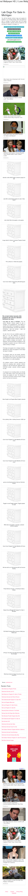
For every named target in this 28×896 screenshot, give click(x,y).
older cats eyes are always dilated (14, 35)
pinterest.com (9, 682)
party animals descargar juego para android (14, 27)
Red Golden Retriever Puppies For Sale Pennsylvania (14, 737)
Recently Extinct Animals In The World (10, 710)
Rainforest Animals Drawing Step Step (10, 735)
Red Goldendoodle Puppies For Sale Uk (11, 718)
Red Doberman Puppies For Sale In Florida (11, 694)
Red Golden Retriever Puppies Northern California (13, 729)
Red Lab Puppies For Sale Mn (8, 707)
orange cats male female (14, 33)
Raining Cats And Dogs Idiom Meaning (10, 713)
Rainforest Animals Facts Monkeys (9, 732)
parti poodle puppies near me (14, 39)
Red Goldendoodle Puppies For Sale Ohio (11, 699)
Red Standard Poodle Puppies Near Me (11, 716)
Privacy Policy (19, 891)
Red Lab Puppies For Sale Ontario (9, 705)
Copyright (14, 893)
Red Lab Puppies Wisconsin (8, 702)
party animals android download (14, 42)
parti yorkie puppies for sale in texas (14, 37)
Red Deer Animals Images (8, 740)
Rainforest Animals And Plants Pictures (10, 697)
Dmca (6, 891)
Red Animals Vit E (6, 721)
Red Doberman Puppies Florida (9, 688)
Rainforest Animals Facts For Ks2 (9, 726)
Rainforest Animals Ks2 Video (8, 724)
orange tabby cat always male (14, 31)
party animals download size (14, 29)
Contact (12, 891)
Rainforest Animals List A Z (8, 691)
